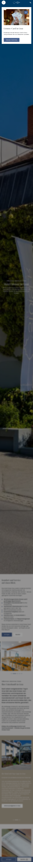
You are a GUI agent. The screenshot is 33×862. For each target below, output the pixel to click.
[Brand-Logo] (16, 2)
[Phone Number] (30, 2)
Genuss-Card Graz (11, 40)
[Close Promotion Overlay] (26, 12)
